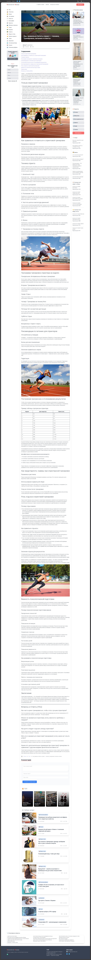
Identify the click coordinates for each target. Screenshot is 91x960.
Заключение (24, 69)
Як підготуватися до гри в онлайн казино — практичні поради (54, 955)
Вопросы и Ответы (54, 4)
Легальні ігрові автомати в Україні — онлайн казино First (54, 952)
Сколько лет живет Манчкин (78, 213)
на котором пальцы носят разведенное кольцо (43, 936)
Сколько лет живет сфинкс (78, 223)
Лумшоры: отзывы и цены (12, 942)
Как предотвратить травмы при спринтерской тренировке (34, 64)
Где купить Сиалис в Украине (46, 900)
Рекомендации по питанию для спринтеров (31, 60)
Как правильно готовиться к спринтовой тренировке (33, 55)
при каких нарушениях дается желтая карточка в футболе (45, 938)
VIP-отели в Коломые (63, 938)
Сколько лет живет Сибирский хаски (76, 193)
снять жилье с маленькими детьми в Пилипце (42, 939)
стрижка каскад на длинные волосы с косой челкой (18, 938)
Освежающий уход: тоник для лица (48, 854)
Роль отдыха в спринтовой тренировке (30, 65)
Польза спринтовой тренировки (28, 53)
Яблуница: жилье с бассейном (39, 941)
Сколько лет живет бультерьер (76, 187)
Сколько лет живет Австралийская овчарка (78, 198)
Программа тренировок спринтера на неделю (31, 58)
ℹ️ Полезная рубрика (43, 814)
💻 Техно (40, 909)
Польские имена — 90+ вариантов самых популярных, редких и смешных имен (77, 165)
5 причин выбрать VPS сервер (47, 911)
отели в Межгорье (11, 941)
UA (83, 1)
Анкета (47, 4)
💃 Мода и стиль (42, 839)
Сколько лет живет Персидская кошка (76, 219)
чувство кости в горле (12, 936)
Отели (13, 1)
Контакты (80, 4)
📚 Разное (41, 826)
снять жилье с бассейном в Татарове (66, 941)
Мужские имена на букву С (78, 159)
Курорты (9, 1)
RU (81, 1)
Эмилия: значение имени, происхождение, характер (78, 172)
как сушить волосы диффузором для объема (16, 937)
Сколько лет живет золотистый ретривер (77, 203)
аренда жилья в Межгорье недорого (66, 939)
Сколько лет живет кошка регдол (78, 228)
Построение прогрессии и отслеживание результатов (33, 62)
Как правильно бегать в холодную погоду (77, 146)
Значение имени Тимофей (78, 176)
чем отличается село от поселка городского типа (69, 936)
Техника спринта (25, 57)
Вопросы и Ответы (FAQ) (26, 71)
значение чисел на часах (64, 937)
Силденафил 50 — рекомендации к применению (52, 922)
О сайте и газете (40, 4)
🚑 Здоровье (41, 898)
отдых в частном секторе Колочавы (14, 939)
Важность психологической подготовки (30, 67)
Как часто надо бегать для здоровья (78, 141)
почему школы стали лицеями (39, 937)
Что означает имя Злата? (78, 154)
